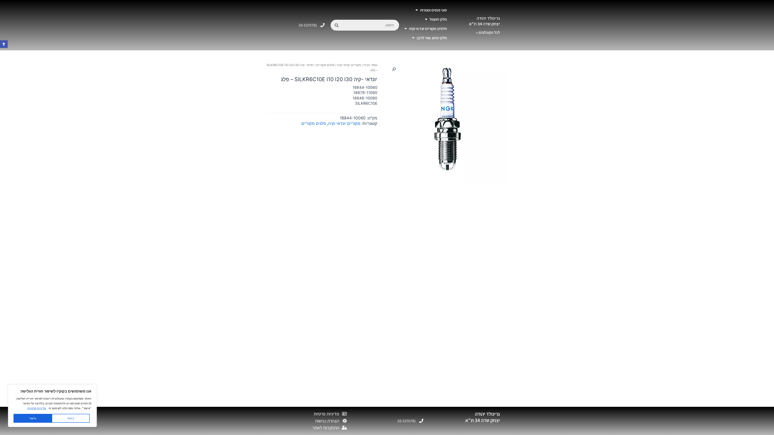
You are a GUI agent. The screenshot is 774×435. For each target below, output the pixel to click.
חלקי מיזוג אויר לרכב (432, 37)
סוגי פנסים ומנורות (433, 10)
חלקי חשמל (438, 19)
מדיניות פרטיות (36, 408)
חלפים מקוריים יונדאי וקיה (428, 28)
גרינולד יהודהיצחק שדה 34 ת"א (484, 21)
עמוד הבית (370, 65)
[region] (52, 406)
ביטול (71, 418)
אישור (32, 418)
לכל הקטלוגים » (488, 32)
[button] (4, 44)
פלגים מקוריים (325, 65)
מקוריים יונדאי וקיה (349, 65)
